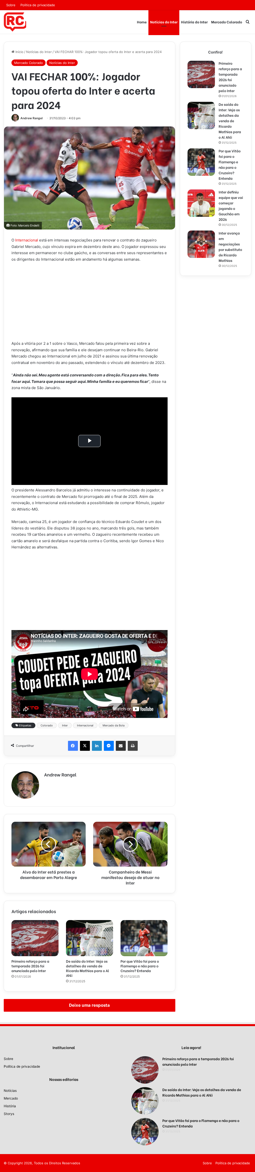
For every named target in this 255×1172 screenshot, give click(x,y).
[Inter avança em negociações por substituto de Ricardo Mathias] (201, 244)
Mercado (11, 1098)
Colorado (47, 725)
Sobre (10, 5)
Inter (65, 725)
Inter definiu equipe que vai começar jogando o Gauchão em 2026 (231, 205)
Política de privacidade (37, 5)
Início (18, 52)
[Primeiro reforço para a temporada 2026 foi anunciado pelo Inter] (35, 938)
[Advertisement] (89, 303)
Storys (9, 1114)
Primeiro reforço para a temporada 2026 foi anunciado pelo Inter (30, 965)
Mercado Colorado (226, 21)
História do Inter (194, 21)
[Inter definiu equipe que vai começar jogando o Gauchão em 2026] (201, 203)
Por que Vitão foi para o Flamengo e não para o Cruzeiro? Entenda (140, 965)
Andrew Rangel (31, 118)
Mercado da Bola (114, 725)
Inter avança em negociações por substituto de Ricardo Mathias (230, 246)
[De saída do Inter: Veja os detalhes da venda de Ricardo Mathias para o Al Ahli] (89, 938)
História (10, 1106)
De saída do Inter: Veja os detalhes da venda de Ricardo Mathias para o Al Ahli (87, 968)
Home (142, 21)
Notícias (10, 1091)
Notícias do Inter (164, 21)
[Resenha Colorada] (15, 22)
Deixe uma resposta (89, 1005)
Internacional (26, 240)
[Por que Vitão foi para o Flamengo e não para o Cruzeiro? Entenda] (144, 938)
